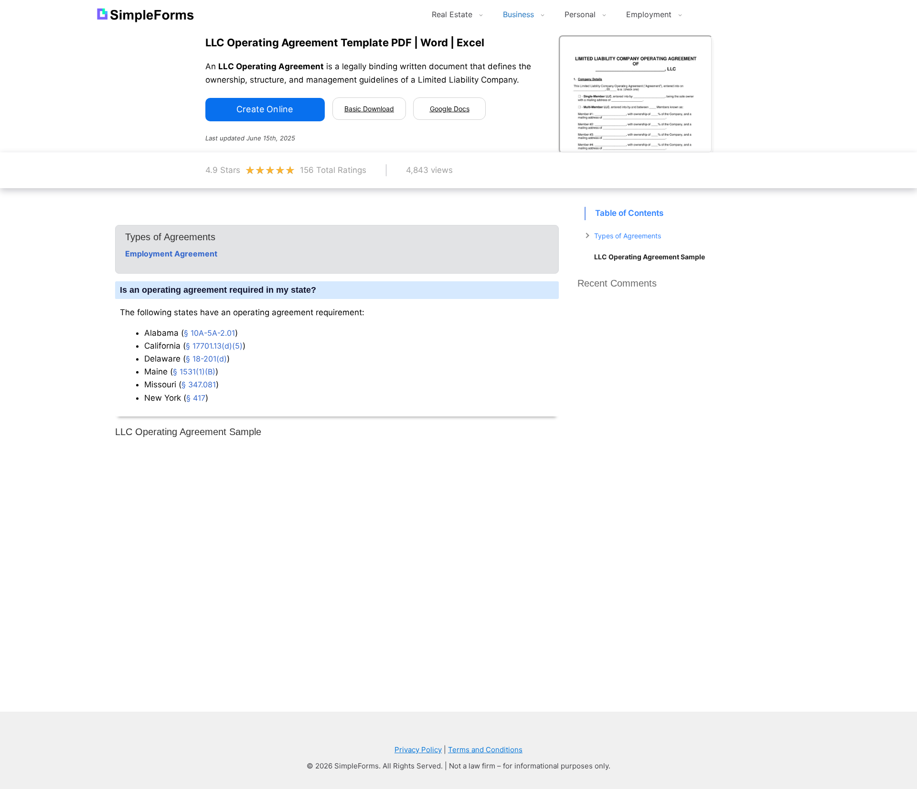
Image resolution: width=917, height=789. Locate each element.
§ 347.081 (198, 384)
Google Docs (449, 109)
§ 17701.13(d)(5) (214, 346)
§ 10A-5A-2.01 (209, 333)
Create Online (264, 109)
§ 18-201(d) (206, 358)
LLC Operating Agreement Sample (649, 257)
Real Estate (452, 14)
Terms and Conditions (485, 749)
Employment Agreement (171, 253)
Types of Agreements (627, 236)
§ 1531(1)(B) (194, 371)
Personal (580, 14)
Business (518, 14)
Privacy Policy (418, 749)
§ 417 (195, 398)
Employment (649, 14)
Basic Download (369, 109)
